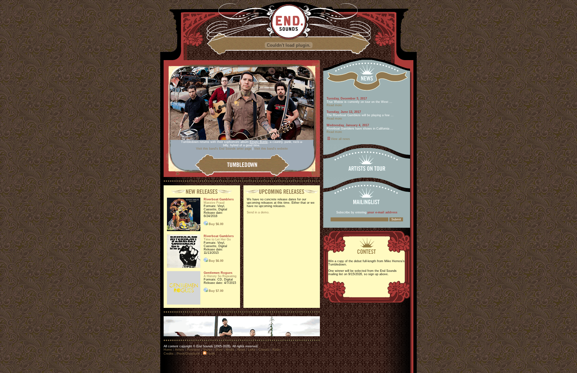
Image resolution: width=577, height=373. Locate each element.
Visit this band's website (270, 148)
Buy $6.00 (216, 224)
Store (219, 349)
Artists (179, 349)
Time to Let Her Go (217, 239)
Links (251, 349)
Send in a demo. (258, 212)
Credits (169, 353)
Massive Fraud (214, 202)
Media (230, 349)
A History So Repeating (220, 276)
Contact (263, 349)
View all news (340, 139)
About (241, 349)
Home (168, 349)
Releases (193, 349)
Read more (334, 105)
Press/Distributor (188, 353)
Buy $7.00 (216, 291)
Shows (207, 349)
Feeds (210, 353)
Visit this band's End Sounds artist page (223, 148)
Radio (276, 349)
